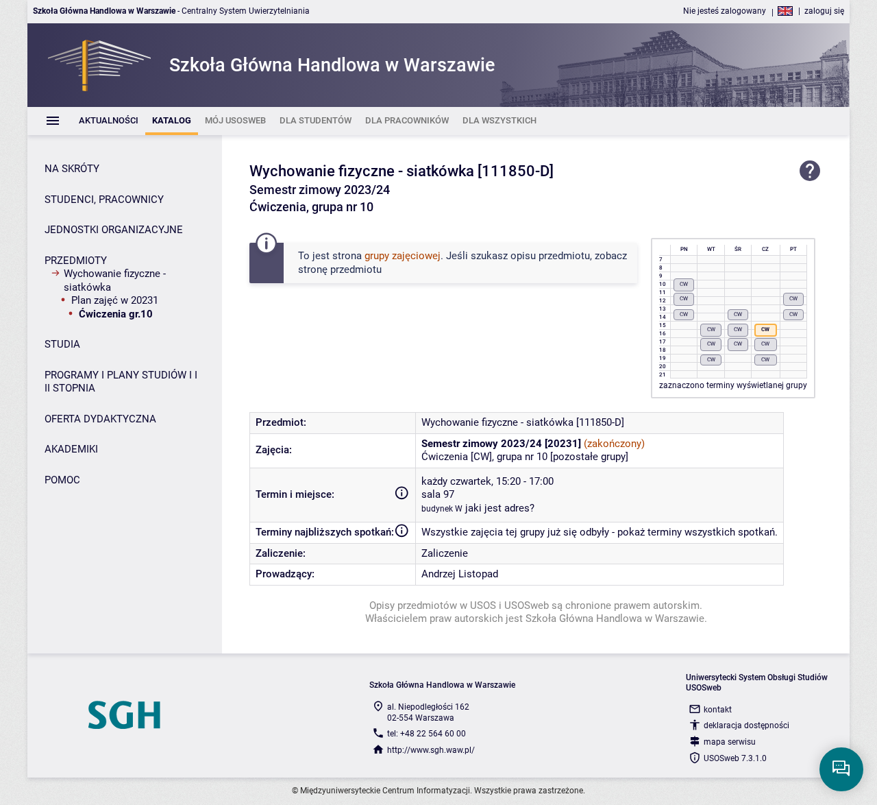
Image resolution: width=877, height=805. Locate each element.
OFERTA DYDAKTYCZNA (100, 419)
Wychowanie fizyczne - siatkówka (115, 280)
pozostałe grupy (589, 456)
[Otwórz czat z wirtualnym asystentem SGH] (841, 769)
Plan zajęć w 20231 (114, 300)
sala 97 (437, 494)
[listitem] (108, 121)
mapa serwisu (730, 742)
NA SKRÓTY (72, 169)
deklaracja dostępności (746, 725)
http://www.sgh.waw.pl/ (431, 750)
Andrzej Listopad (459, 574)
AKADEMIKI (71, 449)
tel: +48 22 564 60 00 (426, 733)
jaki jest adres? (499, 508)
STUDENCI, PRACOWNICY (104, 199)
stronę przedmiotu (340, 269)
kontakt (718, 709)
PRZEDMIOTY (76, 260)
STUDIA (62, 344)
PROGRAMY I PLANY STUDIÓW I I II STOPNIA (121, 382)
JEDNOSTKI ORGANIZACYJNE (114, 230)
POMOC (62, 480)
